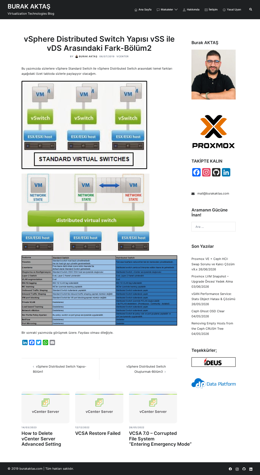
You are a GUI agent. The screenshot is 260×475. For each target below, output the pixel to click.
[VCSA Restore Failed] (99, 407)
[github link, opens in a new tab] (244, 468)
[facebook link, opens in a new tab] (230, 468)
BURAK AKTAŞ (29, 6)
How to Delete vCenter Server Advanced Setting (41, 439)
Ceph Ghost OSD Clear (208, 311)
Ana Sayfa (145, 9)
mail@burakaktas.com (213, 193)
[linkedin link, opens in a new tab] (250, 468)
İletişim (213, 9)
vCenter (122, 56)
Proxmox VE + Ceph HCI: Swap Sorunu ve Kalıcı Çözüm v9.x (213, 264)
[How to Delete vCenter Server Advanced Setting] (45, 407)
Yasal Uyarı (234, 9)
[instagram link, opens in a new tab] (237, 468)
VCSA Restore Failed (97, 433)
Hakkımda (193, 9)
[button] (250, 9)
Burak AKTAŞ (88, 56)
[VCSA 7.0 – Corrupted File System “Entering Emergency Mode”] (153, 407)
